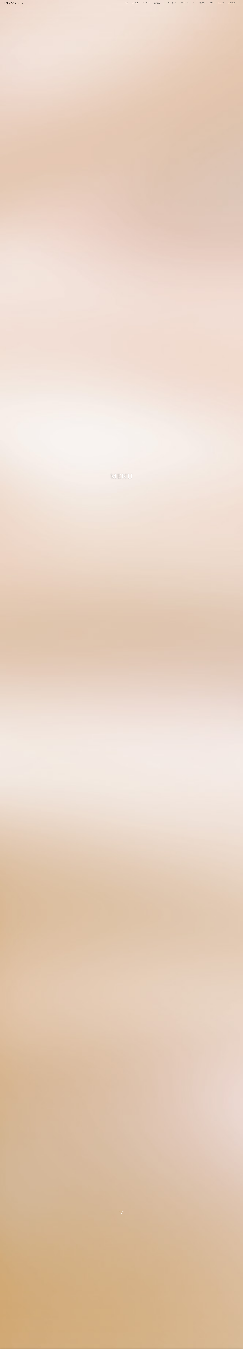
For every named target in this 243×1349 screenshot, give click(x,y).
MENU (211, 3)
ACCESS (221, 3)
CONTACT (232, 3)
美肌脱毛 (157, 3)
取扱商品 (201, 3)
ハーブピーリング (170, 3)
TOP (126, 3)
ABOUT (135, 3)
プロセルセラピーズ (187, 3)
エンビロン (146, 3)
